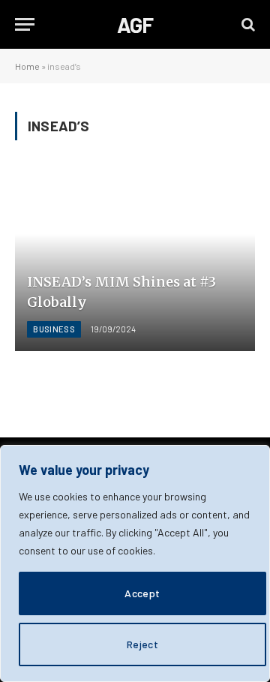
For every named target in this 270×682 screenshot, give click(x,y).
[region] (135, 563)
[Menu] (24, 24)
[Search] (246, 24)
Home (27, 66)
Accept (142, 593)
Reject (143, 644)
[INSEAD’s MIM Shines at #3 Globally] (135, 260)
